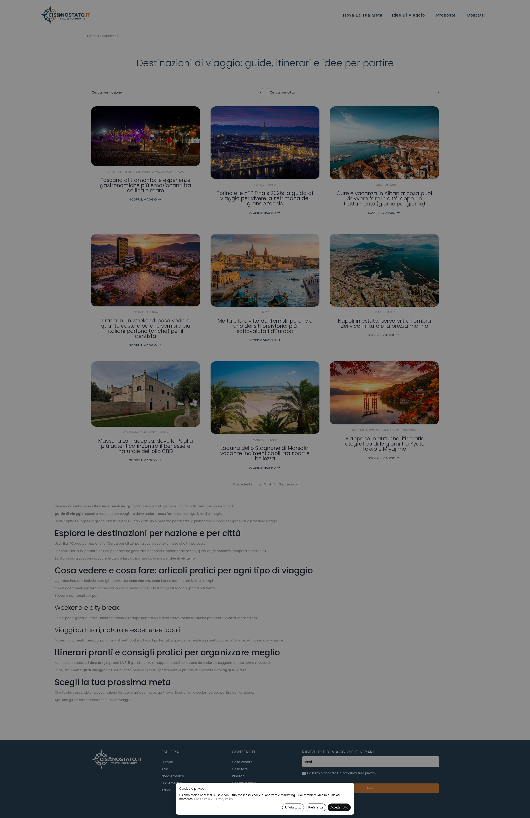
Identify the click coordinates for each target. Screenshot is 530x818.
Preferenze (315, 807)
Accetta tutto (339, 807)
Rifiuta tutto (293, 807)
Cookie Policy (203, 799)
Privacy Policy (223, 799)
